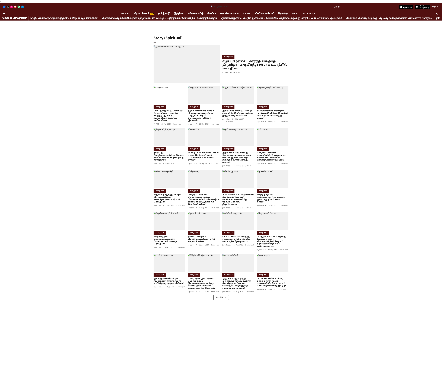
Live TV (337, 7)
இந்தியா (179, 13)
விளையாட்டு (196, 13)
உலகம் (247, 13)
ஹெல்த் (283, 13)
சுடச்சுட (125, 13)
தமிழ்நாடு (164, 13)
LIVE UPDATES (308, 13)
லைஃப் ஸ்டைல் (229, 13)
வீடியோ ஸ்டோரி (264, 13)
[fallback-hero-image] (187, 64)
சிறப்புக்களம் (142, 13)
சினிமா (212, 13)
